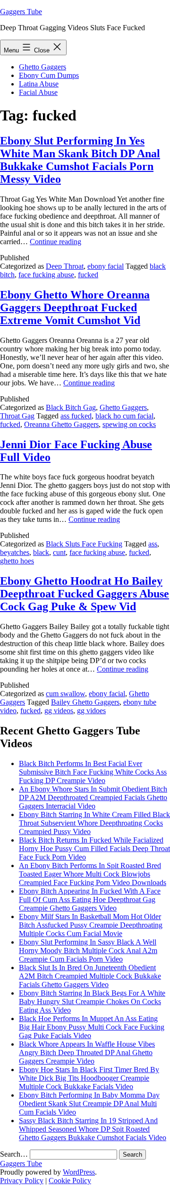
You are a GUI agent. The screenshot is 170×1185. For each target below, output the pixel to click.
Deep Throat (65, 266)
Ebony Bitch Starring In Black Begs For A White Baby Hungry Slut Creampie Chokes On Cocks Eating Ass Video (92, 1001)
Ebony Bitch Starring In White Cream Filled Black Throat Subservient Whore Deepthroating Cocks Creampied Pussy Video (94, 822)
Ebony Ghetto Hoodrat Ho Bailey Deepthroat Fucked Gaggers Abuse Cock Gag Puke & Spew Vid (84, 594)
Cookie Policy (70, 1180)
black (41, 552)
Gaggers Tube (21, 12)
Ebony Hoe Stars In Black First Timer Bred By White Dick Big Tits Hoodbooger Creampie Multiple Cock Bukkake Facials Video (89, 1078)
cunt (59, 552)
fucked (88, 275)
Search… (14, 1154)
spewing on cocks (129, 424)
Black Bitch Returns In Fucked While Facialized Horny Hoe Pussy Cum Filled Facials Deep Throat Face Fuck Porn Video (94, 848)
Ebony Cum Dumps (49, 75)
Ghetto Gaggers (42, 67)
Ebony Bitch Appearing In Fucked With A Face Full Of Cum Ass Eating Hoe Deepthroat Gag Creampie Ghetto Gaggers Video (90, 899)
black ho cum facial (124, 416)
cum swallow (65, 694)
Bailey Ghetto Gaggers (85, 702)
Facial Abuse (38, 92)
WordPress (79, 1172)
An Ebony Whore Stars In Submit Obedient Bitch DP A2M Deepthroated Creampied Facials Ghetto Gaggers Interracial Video (93, 797)
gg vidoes (91, 711)
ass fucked (76, 416)
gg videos (58, 711)
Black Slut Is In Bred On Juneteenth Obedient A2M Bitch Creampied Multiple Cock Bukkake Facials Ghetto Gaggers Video (90, 976)
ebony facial (105, 266)
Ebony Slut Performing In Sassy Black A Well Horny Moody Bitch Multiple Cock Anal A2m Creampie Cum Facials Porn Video (88, 950)
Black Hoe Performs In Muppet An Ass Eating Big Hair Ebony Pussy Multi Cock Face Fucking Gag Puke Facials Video (91, 1027)
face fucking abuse (46, 275)
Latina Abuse (39, 84)
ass (152, 544)
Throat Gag (17, 416)
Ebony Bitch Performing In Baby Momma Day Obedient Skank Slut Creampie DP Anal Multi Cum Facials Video (89, 1103)
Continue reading (55, 242)
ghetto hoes (17, 561)
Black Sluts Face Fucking (84, 544)
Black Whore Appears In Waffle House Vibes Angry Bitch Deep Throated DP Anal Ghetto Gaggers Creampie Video (87, 1052)
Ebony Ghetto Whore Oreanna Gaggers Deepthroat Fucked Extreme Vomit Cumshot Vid (75, 307)
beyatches (14, 552)
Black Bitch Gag (71, 407)
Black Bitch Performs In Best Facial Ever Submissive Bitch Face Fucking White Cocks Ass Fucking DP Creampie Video (93, 771)
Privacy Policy (21, 1180)
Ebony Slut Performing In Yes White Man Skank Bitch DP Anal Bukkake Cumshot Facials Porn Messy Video (80, 160)
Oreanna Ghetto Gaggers (61, 424)
